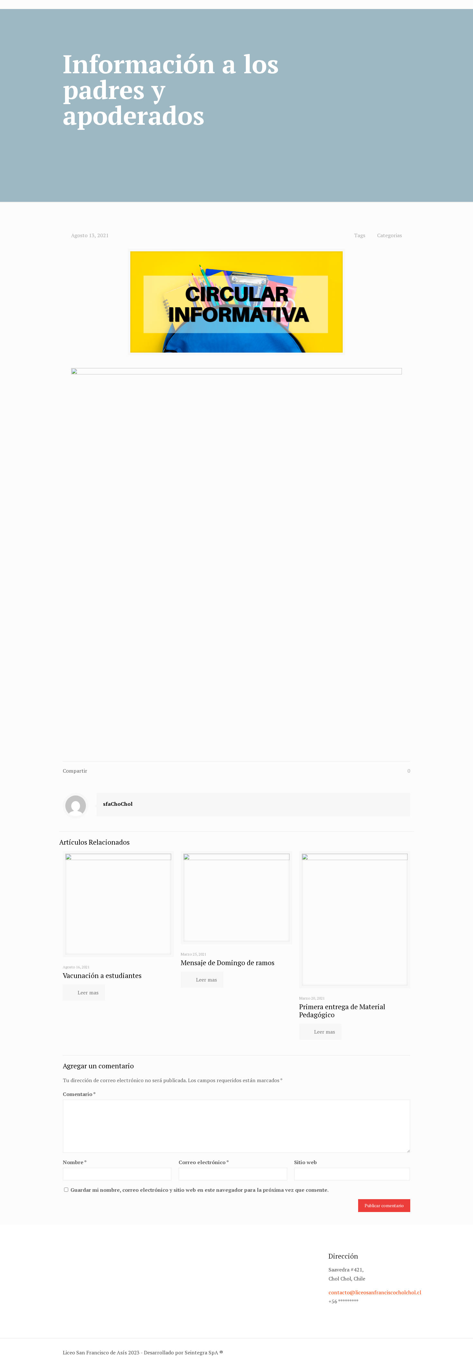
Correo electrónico (204, 1162)
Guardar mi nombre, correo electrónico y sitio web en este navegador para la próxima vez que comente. (199, 1189)
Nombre (75, 1162)
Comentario (79, 1094)
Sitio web (305, 1162)
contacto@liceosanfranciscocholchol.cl (375, 1292)
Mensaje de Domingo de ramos (227, 962)
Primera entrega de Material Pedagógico (342, 1010)
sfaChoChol (118, 803)
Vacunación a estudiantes (102, 975)
